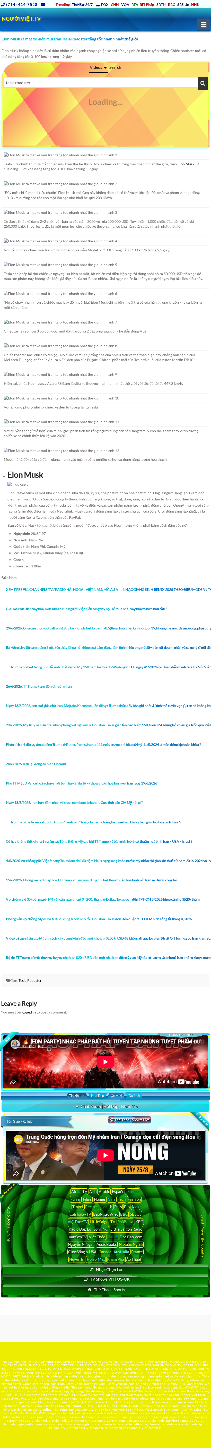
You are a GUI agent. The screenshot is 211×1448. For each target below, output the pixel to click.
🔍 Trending (202, 1119)
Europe (133, 1191)
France (137, 1251)
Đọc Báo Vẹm (131, 1236)
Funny (76, 1199)
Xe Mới (116, 1096)
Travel (77, 1206)
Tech (122, 1199)
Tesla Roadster (30, 980)
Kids (135, 1206)
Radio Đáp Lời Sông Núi (88, 1229)
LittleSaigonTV (102, 1221)
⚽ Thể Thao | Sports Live (129, 1120)
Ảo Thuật (134, 1259)
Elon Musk (186, 164)
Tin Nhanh (76, 1096)
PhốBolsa (125, 1221)
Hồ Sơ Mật (96, 1259)
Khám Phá (115, 1259)
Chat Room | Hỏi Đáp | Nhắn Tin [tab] (109, 1106)
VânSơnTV (78, 1236)
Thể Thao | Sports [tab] (109, 1289)
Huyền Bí (77, 1259)
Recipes (92, 1206)
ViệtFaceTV (78, 1221)
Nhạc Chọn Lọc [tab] (109, 1269)
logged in (28, 1012)
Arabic (104, 1191)
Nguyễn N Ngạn (81, 1244)
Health (106, 1206)
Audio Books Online (9, 1224)
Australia (121, 1251)
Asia (93, 1191)
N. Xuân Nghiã (131, 1244)
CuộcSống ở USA (82, 1251)
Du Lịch (134, 1096)
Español (118, 1191)
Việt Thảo (97, 1236)
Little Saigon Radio (126, 1229)
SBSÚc (135, 1214)
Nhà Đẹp (97, 1096)
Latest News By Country (202, 1236)
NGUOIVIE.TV (199, 1369)
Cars (112, 1199)
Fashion (134, 1199)
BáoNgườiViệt (105, 1214)
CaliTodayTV (80, 1214)
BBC (124, 1214)
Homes (100, 1199)
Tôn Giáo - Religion (20, 1121)
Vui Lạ (112, 1236)
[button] (203, 24)
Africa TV (79, 1191)
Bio (127, 1206)
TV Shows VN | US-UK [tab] (110, 1278)
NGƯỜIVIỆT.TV (21, 18)
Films (87, 1199)
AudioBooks (106, 1244)
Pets (118, 1206)
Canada (105, 1251)
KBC (139, 1221)
